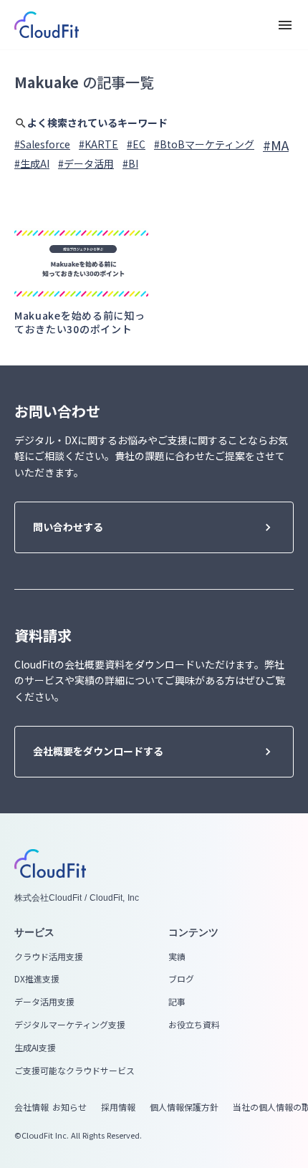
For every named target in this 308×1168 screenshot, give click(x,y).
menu (285, 25)
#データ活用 (86, 164)
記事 (177, 1001)
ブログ (181, 979)
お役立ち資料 (194, 1024)
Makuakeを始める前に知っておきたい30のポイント (79, 323)
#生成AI (31, 164)
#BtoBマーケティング (204, 144)
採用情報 (118, 1107)
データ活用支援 (44, 1001)
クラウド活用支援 (48, 956)
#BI (130, 164)
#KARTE (98, 144)
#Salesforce (42, 144)
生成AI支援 (35, 1047)
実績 (177, 956)
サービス (34, 932)
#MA (276, 145)
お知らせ (69, 1107)
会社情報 (31, 1107)
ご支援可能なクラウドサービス (74, 1070)
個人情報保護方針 (184, 1107)
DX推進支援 (36, 979)
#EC (136, 144)
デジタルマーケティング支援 (69, 1024)
